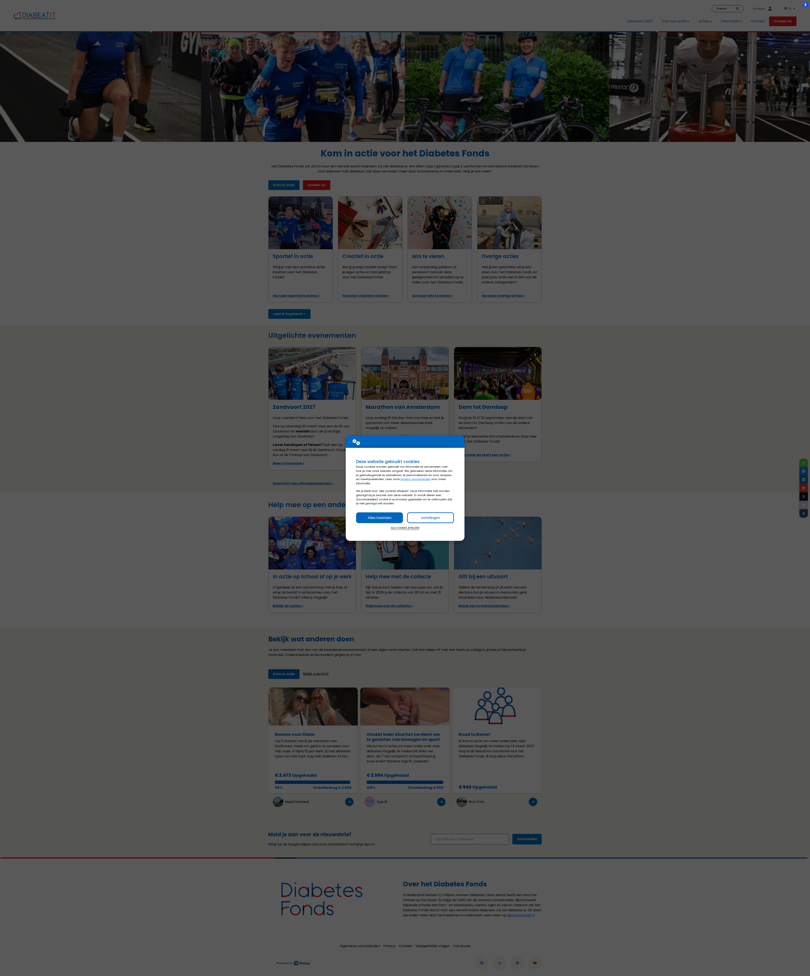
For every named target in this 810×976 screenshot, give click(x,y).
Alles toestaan (380, 517)
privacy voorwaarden (416, 479)
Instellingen (430, 517)
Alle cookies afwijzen (405, 528)
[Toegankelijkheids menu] (805, 4)
